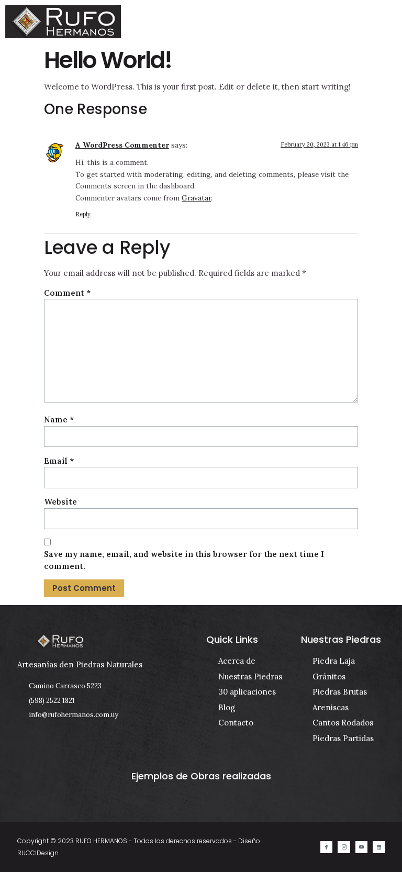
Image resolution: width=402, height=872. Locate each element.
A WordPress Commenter (122, 145)
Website (60, 502)
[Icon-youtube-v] (361, 847)
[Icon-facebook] (326, 847)
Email (59, 461)
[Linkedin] (379, 847)
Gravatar (196, 198)
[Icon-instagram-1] (344, 847)
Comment (67, 293)
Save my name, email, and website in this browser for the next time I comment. (184, 560)
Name (59, 419)
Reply (83, 214)
